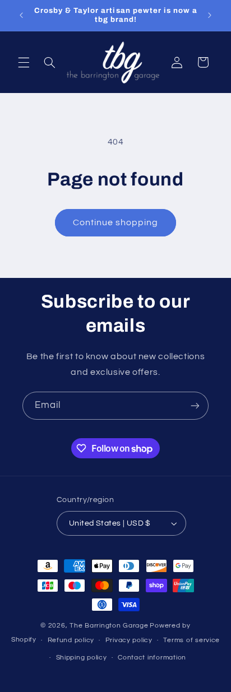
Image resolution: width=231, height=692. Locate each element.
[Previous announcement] (21, 15)
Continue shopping (116, 222)
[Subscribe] (195, 405)
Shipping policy (81, 657)
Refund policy (71, 640)
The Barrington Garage (109, 626)
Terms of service (191, 640)
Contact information (152, 657)
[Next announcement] (209, 15)
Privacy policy (129, 640)
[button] (23, 62)
